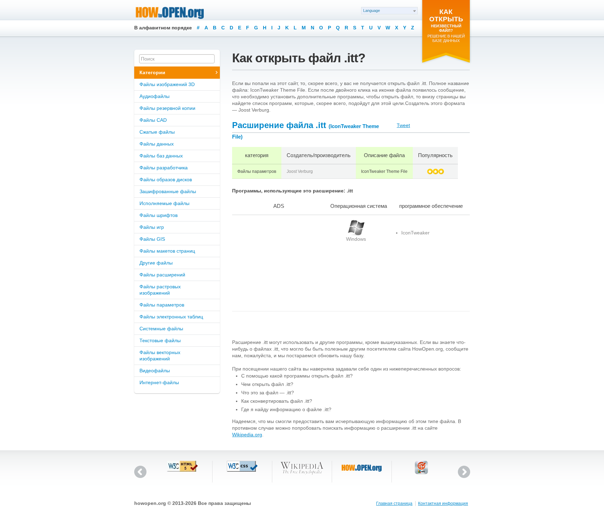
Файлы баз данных (161, 156)
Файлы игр (151, 227)
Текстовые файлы (160, 340)
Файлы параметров (161, 305)
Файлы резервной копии (167, 108)
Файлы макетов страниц (167, 251)
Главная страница (394, 503)
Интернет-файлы (159, 382)
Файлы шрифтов (158, 215)
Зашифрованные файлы (167, 191)
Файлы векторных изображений (159, 355)
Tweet (403, 125)
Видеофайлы (154, 370)
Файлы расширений (162, 274)
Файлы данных (156, 144)
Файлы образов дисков (165, 179)
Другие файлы (156, 263)
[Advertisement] (275, 263)
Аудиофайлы (154, 96)
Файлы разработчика (163, 167)
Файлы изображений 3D (167, 84)
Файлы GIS (152, 239)
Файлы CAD (153, 120)
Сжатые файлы (157, 132)
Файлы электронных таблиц (171, 316)
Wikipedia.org (247, 434)
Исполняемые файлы (164, 203)
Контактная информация (443, 503)
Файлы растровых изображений (160, 290)
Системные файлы (161, 328)
